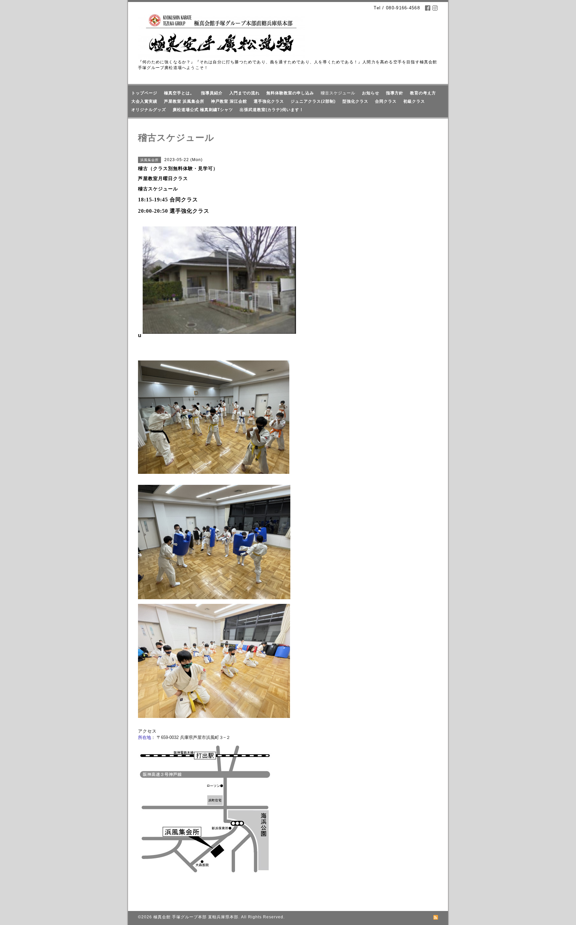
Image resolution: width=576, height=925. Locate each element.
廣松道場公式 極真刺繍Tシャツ (203, 109)
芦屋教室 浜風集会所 (184, 101)
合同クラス (386, 101)
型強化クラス (355, 101)
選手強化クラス (269, 101)
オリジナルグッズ (148, 109)
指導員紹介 (212, 93)
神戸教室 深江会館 (229, 101)
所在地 (144, 737)
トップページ (144, 93)
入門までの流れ (244, 93)
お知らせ (370, 93)
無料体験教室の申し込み (290, 93)
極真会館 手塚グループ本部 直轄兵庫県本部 (195, 917)
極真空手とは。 (179, 93)
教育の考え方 (423, 93)
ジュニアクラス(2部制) (313, 101)
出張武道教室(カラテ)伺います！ (272, 109)
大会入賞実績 (144, 101)
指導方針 (394, 93)
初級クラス (414, 101)
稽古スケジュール (338, 93)
